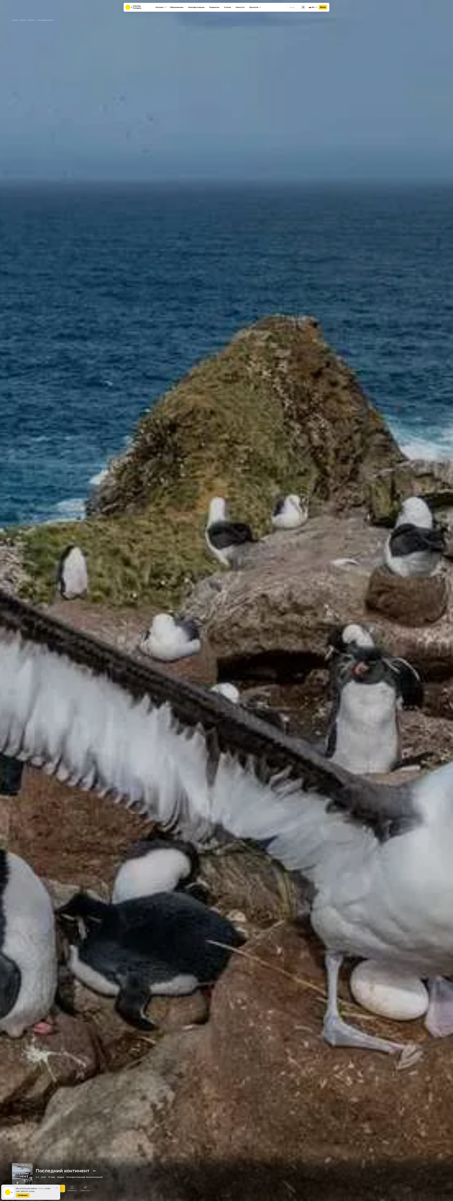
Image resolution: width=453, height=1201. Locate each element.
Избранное (72, 1190)
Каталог (160, 7)
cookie (41, 1188)
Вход (322, 7)
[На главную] (134, 7)
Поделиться (85, 1190)
